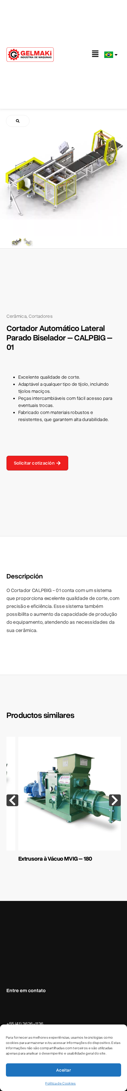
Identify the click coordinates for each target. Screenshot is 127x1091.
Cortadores (41, 316)
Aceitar (63, 1070)
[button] (95, 54)
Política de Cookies (60, 1083)
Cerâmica (16, 316)
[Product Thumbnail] (18, 121)
